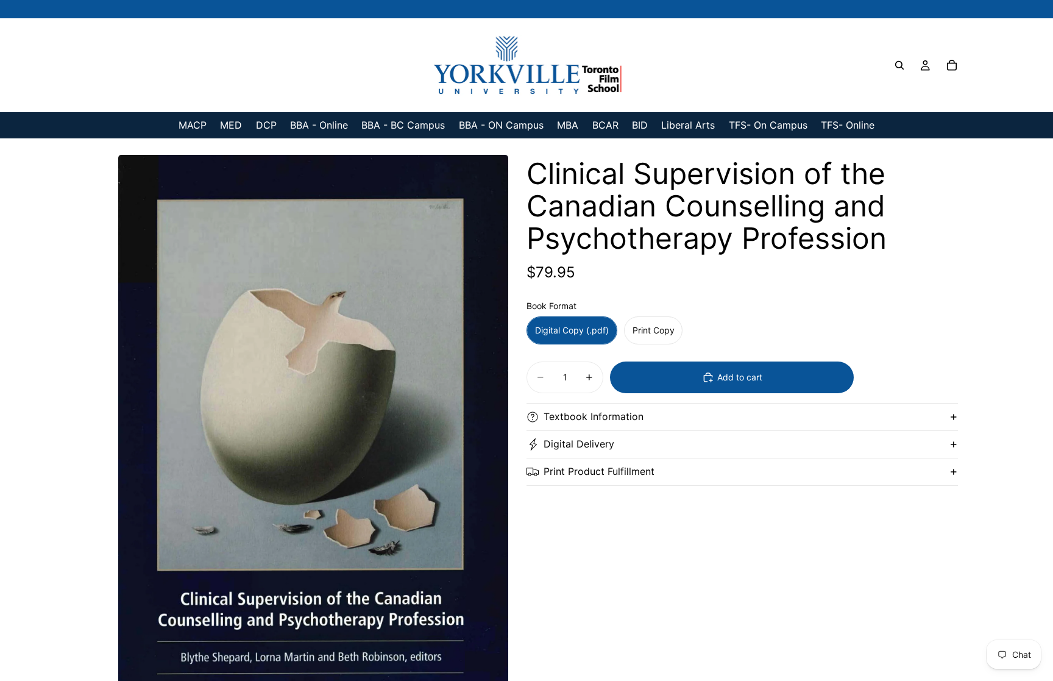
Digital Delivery (579, 444)
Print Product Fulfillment (599, 471)
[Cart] (951, 65)
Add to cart (739, 377)
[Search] (899, 65)
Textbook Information (594, 416)
